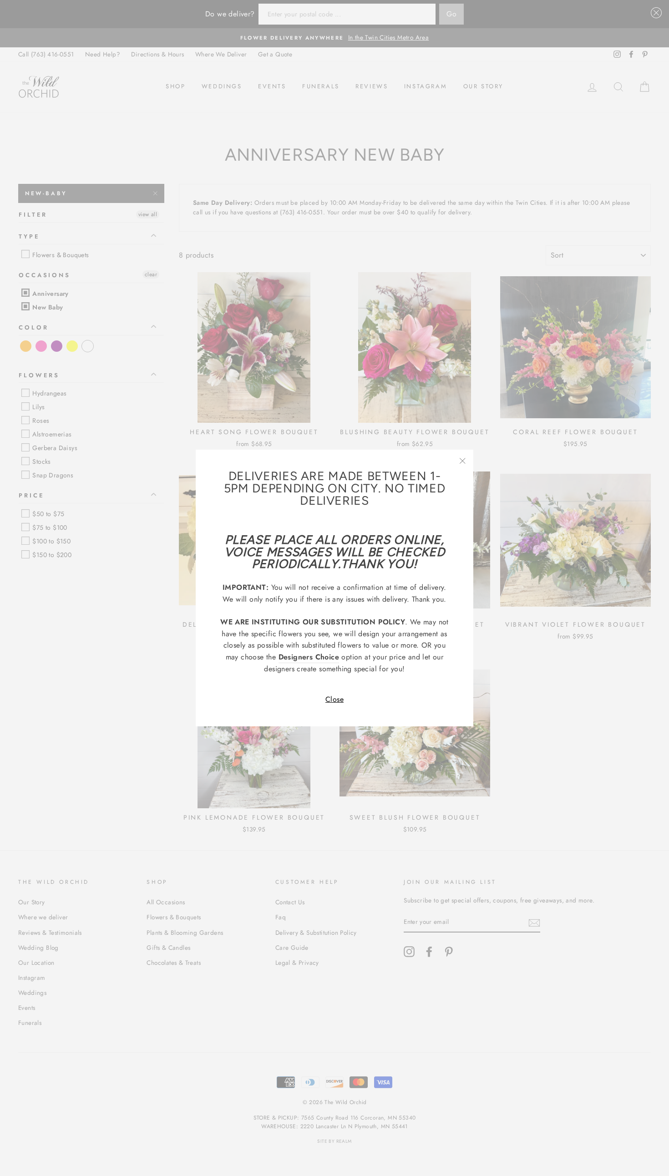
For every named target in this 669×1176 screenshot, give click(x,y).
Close (334, 699)
